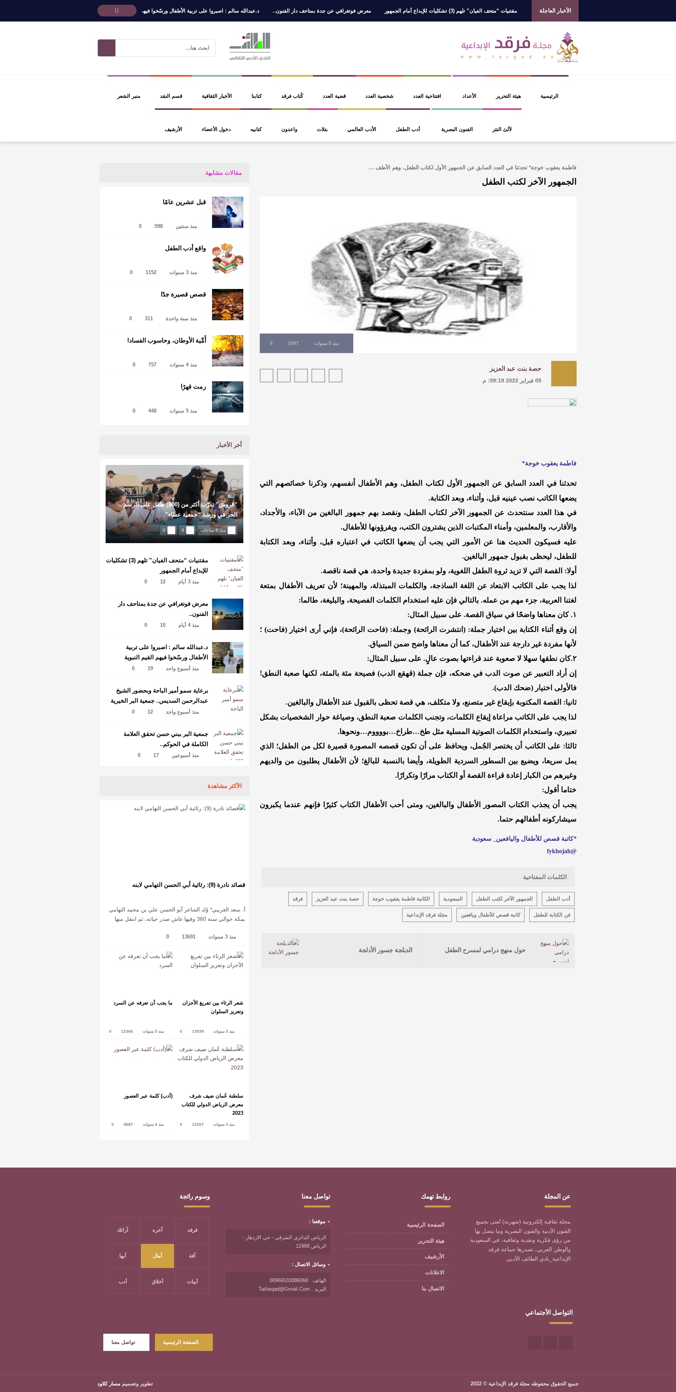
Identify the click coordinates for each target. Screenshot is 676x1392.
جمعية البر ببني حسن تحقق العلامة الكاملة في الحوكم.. (166, 738)
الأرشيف (173, 129)
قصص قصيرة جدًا (183, 294)
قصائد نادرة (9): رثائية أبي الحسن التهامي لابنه (188, 884)
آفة (192, 1256)
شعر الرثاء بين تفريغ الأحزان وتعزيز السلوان (212, 1007)
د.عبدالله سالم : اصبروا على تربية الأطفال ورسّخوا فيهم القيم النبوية (214, 11)
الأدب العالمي (361, 129)
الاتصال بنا (433, 1288)
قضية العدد (334, 96)
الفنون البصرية (457, 129)
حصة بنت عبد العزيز (515, 368)
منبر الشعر (128, 96)
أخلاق (158, 1281)
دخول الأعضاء (216, 129)
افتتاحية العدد (427, 96)
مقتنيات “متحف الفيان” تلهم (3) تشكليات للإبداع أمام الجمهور (479, 11)
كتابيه (256, 129)
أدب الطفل (408, 129)
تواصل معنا (123, 1342)
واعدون (289, 129)
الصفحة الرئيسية (425, 1225)
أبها (122, 1256)
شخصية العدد (379, 96)
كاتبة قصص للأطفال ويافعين (490, 915)
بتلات (322, 129)
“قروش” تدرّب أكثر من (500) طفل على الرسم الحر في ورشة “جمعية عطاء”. (180, 509)
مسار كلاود (108, 1384)
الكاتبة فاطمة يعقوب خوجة (401, 899)
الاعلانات (434, 1272)
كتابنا (257, 96)
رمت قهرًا (193, 386)
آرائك (122, 1230)
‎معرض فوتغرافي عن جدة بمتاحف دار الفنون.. (350, 11)
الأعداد (469, 96)
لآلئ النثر (502, 129)
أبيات (192, 1281)
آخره (158, 1230)
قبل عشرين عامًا (184, 202)
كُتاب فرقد (292, 96)
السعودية (453, 899)
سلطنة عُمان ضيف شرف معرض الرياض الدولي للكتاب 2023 (212, 1104)
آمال (157, 1256)
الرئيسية (550, 96)
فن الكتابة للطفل (552, 915)
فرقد (298, 899)
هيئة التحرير (508, 96)
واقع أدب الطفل (185, 248)
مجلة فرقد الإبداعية (427, 915)
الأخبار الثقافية (217, 96)
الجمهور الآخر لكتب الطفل (504, 899)
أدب (123, 1281)
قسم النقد (171, 96)
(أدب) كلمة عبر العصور (148, 1096)
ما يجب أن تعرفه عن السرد (143, 1003)
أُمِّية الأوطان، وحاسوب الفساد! (166, 340)
